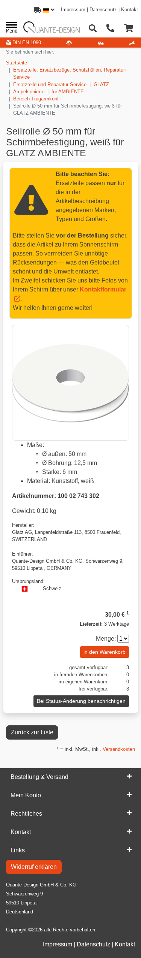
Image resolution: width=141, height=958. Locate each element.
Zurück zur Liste (32, 732)
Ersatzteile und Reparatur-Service (49, 84)
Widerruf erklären (34, 867)
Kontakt (129, 9)
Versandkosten (119, 749)
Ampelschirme (28, 91)
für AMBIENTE (68, 91)
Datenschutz (103, 9)
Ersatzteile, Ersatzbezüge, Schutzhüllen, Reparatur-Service (69, 73)
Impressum (73, 9)
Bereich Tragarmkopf (36, 99)
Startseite (16, 63)
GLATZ (101, 84)
